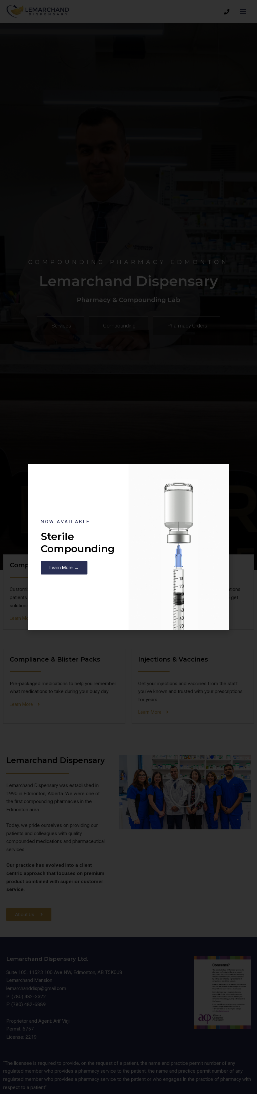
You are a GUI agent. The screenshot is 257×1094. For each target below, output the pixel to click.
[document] (128, 547)
